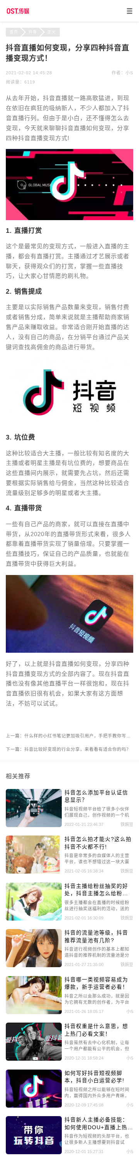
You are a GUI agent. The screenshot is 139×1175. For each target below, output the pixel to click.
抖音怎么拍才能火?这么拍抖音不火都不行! (98, 842)
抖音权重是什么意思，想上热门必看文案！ (96, 1029)
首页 (14, 32)
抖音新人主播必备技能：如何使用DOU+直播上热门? (96, 1124)
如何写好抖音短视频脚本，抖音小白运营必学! (94, 1076)
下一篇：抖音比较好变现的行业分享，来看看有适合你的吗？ (68, 749)
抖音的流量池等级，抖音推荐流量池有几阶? (96, 936)
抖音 (33, 32)
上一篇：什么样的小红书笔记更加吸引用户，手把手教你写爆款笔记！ (69, 736)
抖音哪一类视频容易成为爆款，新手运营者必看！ (96, 983)
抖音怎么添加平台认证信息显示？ (96, 796)
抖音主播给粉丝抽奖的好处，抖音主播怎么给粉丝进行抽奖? (96, 890)
